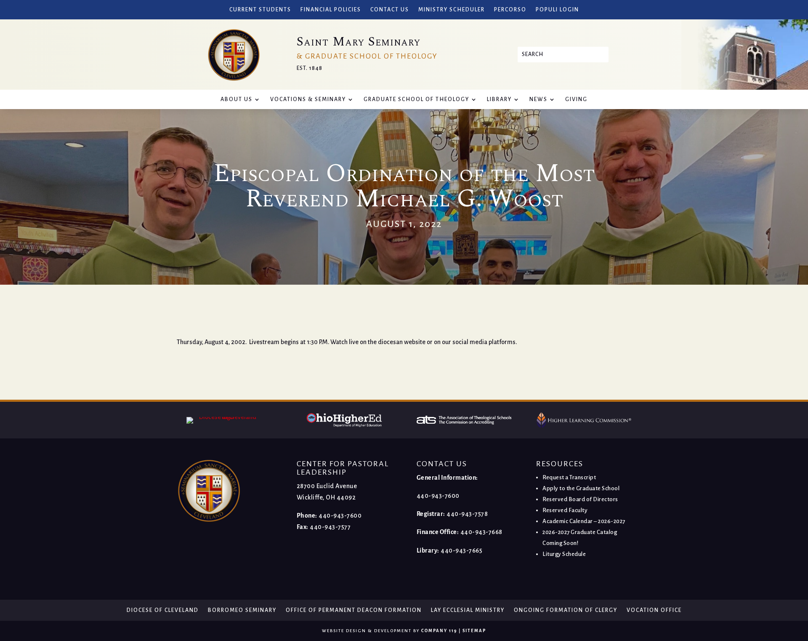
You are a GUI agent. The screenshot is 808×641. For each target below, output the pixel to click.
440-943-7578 (467, 513)
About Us (236, 99)
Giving (576, 99)
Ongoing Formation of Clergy (565, 610)
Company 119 (439, 630)
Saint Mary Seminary (358, 41)
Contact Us (389, 10)
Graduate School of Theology (416, 99)
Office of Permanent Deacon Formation (354, 610)
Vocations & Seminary (308, 99)
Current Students (260, 10)
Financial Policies (330, 10)
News (538, 99)
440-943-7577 (330, 526)
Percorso (510, 10)
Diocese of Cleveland (163, 610)
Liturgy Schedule (564, 554)
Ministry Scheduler (451, 10)
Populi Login (557, 10)
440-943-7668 (481, 532)
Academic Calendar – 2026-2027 (583, 521)
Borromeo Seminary (242, 610)
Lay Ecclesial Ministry (468, 610)
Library (499, 99)
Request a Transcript (569, 477)
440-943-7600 (340, 515)
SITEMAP (474, 630)
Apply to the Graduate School (580, 488)
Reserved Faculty (564, 510)
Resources (559, 463)
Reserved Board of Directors (580, 499)
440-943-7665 (461, 550)
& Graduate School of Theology (367, 56)
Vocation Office (654, 610)
